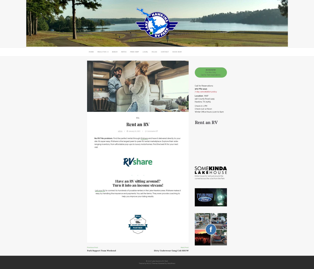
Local (145, 52)
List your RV (100, 190)
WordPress (171, 263)
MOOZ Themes (152, 263)
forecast (211, 158)
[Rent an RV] (138, 86)
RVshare (144, 138)
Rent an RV (206, 122)
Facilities (102, 52)
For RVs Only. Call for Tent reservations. (211, 72)
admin (120, 131)
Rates (124, 52)
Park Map (134, 52)
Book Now (177, 52)
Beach (115, 52)
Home (91, 52)
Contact (165, 52)
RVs (137, 118)
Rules (154, 52)
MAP (206, 96)
